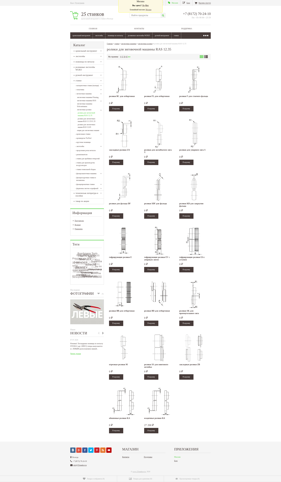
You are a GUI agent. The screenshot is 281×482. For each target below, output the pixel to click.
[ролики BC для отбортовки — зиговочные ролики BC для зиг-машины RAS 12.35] (123, 79)
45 (127, 57)
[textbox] (145, 15)
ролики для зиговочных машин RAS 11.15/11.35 (86, 120)
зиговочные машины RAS (86, 101)
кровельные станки (82, 134)
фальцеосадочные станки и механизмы (85, 179)
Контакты (139, 29)
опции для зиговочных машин (88, 130)
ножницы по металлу (115, 36)
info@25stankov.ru (80, 465)
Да (143, 5)
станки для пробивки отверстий (87, 159)
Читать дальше (75, 354)
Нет (147, 5)
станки (176, 36)
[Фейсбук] (85, 450)
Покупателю (79, 221)
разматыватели (81, 155)
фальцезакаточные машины (85, 174)
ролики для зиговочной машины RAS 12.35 (86, 114)
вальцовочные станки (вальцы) (87, 85)
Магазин (177, 457)
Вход (72, 3)
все (129, 57)
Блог (176, 461)
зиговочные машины (83, 94)
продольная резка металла (85, 150)
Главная (93, 29)
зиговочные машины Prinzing (87, 97)
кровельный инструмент (81, 36)
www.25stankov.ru (139, 472)
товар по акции (82, 201)
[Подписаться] (103, 450)
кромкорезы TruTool (83, 138)
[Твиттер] (91, 450)
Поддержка (186, 29)
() (95, 479)
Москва (148, 10)
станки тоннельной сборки (85, 169)
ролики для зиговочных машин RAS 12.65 (86, 126)
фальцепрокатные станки (85, 184)
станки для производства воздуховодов (85, 164)
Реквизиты (79, 229)
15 (122, 57)
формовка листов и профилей (86, 188)
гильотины (79, 90)
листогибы (99, 36)
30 (124, 57)
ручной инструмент (162, 36)
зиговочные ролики (84, 110)
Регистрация (79, 3)
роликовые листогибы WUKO (139, 36)
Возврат (78, 225)
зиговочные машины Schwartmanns (84, 105)
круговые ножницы (83, 142)
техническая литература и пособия (87, 194)
